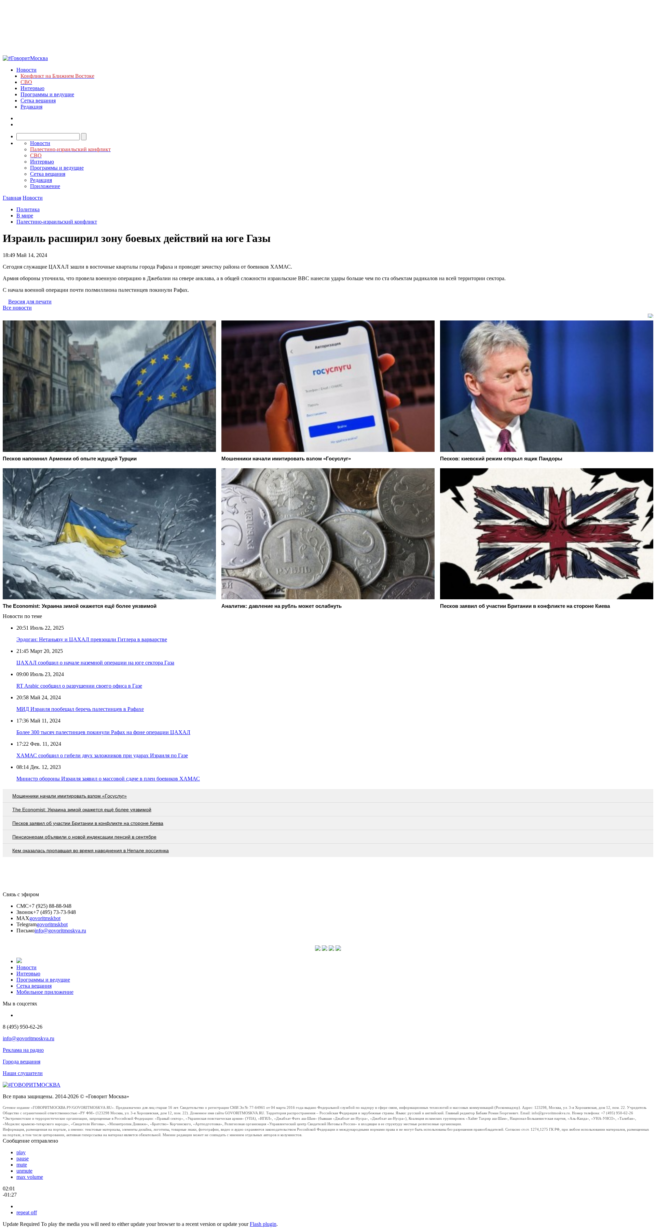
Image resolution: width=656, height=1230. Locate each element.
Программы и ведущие (47, 94)
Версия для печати (30, 301)
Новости (26, 70)
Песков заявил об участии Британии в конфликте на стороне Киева (87, 823)
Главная (12, 198)
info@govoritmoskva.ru (60, 930)
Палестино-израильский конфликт (56, 222)
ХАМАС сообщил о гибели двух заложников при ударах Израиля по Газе (102, 755)
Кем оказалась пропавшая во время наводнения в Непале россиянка (90, 850)
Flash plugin (263, 1224)
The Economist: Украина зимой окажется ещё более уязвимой (81, 809)
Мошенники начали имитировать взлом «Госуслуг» (69, 796)
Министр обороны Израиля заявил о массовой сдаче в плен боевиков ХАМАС (108, 779)
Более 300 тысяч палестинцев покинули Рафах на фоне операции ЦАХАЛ (103, 732)
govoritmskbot (44, 918)
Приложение (45, 186)
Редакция (31, 107)
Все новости (17, 308)
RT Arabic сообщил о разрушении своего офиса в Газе (79, 686)
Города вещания (21, 1061)
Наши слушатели (23, 1073)
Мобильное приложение (44, 992)
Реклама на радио (23, 1050)
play (21, 1152)
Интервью (32, 88)
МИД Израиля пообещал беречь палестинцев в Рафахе (80, 709)
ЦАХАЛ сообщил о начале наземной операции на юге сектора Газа (95, 663)
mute (21, 1165)
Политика (28, 209)
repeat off (26, 1212)
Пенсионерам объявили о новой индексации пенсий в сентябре (84, 837)
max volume (29, 1177)
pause (22, 1158)
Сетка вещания (38, 100)
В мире (24, 215)
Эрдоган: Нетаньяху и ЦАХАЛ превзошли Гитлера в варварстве (91, 639)
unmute (24, 1171)
